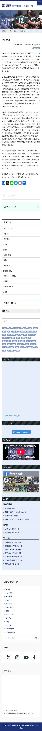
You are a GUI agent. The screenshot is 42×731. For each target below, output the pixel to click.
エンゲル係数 (12, 335)
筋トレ (35, 328)
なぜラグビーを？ (9, 207)
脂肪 (23, 338)
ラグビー (20, 344)
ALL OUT (11, 350)
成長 (29, 328)
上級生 (5, 328)
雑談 (5, 260)
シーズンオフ (8, 286)
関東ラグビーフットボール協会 (15, 512)
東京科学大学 (10, 508)
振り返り (6, 239)
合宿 (5, 244)
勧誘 (24, 328)
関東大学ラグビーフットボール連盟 (17, 519)
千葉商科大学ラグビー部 (13, 560)
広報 (4, 350)
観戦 (18, 338)
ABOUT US (9, 607)
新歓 (5, 291)
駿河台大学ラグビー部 (13, 553)
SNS (17, 350)
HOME (8, 589)
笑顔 (4, 335)
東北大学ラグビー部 (12, 532)
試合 (5, 249)
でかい (4, 347)
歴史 (7, 611)
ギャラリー (9, 618)
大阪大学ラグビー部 (12, 529)
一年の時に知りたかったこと (28, 331)
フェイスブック (32, 657)
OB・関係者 (10, 628)
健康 (12, 338)
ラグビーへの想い (9, 276)
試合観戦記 (7, 270)
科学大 (14, 341)
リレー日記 (9, 614)
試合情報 (9, 596)
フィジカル (15, 331)
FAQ (7, 621)
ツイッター (11, 657)
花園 (4, 344)
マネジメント (7, 228)
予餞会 (11, 347)
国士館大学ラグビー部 (13, 542)
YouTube (26, 657)
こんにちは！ (12, 195)
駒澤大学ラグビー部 (12, 564)
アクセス (8, 625)
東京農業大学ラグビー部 (13, 546)
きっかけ (33, 344)
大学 (22, 347)
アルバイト (32, 335)
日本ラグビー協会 (11, 515)
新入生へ (9, 603)
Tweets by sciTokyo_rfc (11, 416)
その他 (5, 234)
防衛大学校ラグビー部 (13, 549)
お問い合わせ (10, 632)
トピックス (9, 593)
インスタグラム (19, 657)
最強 (24, 335)
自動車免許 (29, 347)
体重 (17, 347)
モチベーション (31, 341)
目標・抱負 (36, 48)
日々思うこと (8, 265)
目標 (28, 338)
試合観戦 (21, 341)
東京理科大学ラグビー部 (13, 556)
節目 (4, 331)
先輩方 (6, 281)
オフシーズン (6, 341)
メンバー (9, 600)
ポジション (6, 338)
